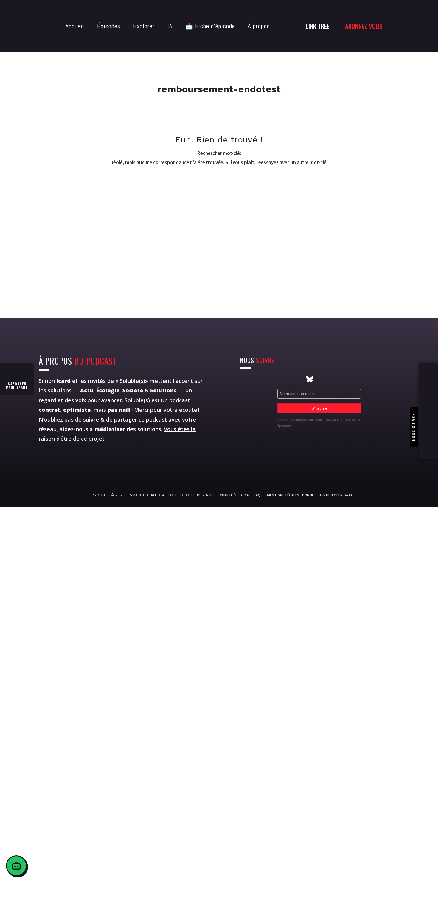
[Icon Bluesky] (309, 379)
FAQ (257, 495)
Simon (55, 380)
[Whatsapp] (276, 379)
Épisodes (108, 26)
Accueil (75, 26)
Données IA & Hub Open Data (327, 495)
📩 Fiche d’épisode (210, 26)
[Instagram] (243, 379)
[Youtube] (265, 379)
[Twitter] (254, 379)
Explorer (144, 26)
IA (170, 26)
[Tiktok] (298, 379)
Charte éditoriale (236, 495)
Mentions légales (283, 495)
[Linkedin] (287, 379)
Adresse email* (289, 385)
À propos (259, 26)
